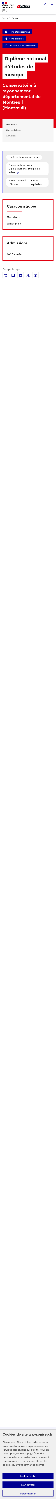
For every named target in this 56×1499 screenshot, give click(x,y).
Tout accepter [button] (28, 1476)
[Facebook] (35, 275)
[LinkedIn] (20, 275)
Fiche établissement (19, 31)
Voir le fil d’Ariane (10, 18)
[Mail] (13, 275)
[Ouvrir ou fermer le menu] (51, 4)
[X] (28, 275)
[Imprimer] (5, 275)
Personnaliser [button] (28, 1493)
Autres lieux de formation (22, 45)
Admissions (11, 135)
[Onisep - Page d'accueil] (23, 6)
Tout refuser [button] (28, 1484)
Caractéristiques (13, 130)
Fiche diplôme (16, 38)
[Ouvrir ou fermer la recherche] (45, 4)
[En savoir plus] (18, 172)
